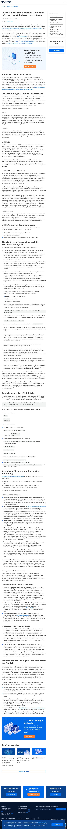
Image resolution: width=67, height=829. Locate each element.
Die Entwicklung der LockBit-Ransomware (56, 20)
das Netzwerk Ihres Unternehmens (37, 506)
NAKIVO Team (10, 21)
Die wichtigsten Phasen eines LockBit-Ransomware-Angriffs (56, 23)
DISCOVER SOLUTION (29, 66)
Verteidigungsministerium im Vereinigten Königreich (19, 43)
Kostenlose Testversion (33, 794)
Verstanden (57, 824)
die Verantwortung (22, 36)
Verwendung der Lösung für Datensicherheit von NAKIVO (56, 34)
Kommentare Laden (24, 771)
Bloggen (8, 6)
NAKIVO (3, 6)
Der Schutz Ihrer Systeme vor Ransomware (13, 476)
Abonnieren (56, 50)
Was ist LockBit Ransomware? (56, 17)
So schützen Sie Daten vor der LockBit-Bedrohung (56, 30)
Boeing (16, 41)
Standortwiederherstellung (38, 708)
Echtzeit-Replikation (24, 708)
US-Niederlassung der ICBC (27, 41)
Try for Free (29, 736)
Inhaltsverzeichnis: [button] (53, 13)
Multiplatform (15, 6)
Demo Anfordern (11, 794)
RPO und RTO (29, 608)
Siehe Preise (56, 794)
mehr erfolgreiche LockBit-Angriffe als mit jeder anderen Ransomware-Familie (22, 28)
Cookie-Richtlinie (42, 822)
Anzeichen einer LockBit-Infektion (55, 27)
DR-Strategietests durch (23, 615)
